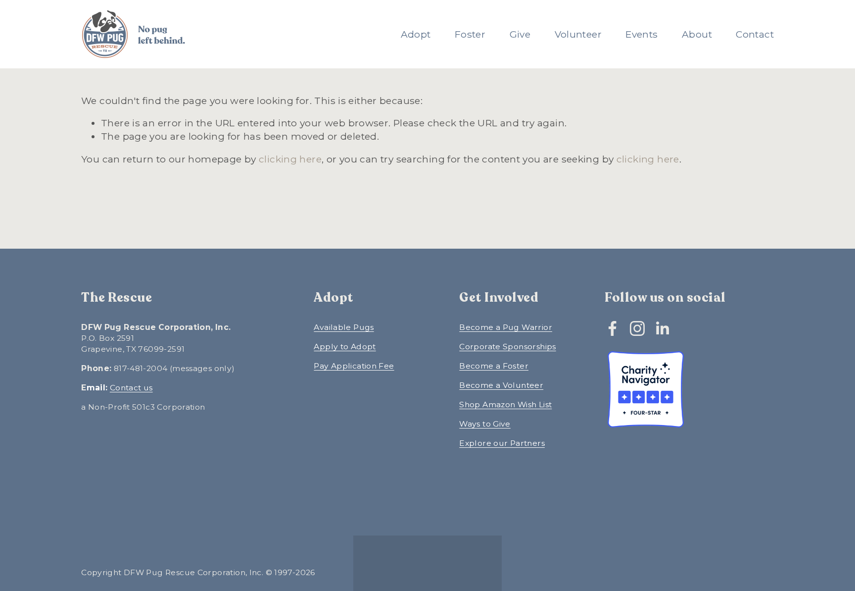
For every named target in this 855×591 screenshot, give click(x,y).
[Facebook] (612, 328)
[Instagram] (637, 328)
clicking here (290, 159)
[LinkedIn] (662, 328)
